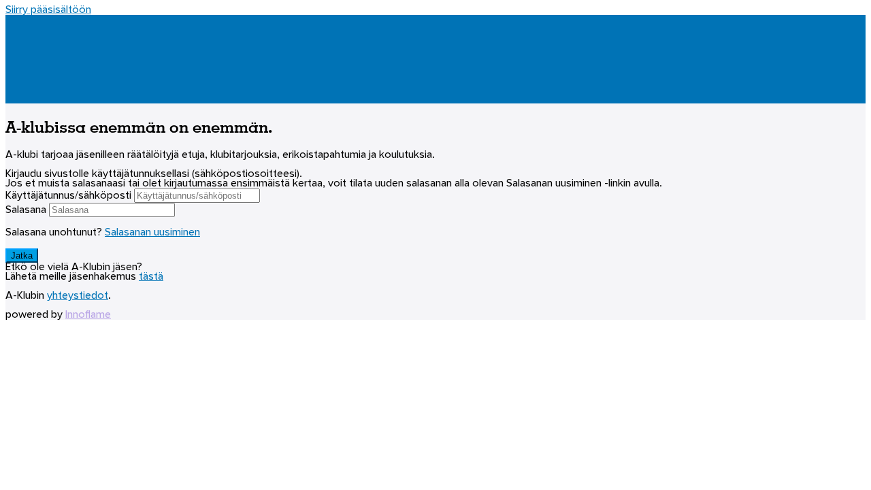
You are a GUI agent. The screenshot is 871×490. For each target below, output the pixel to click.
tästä (151, 277)
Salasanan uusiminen (152, 233)
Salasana (25, 210)
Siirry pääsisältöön (48, 10)
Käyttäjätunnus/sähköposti (68, 196)
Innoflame (88, 315)
